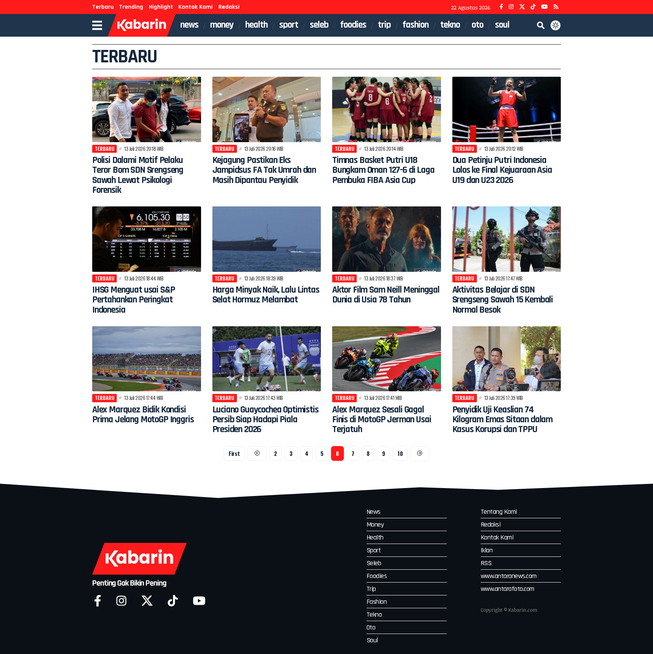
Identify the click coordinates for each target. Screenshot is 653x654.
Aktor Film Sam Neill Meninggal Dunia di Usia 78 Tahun (385, 295)
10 (400, 453)
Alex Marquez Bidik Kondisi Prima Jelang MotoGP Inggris (142, 415)
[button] (541, 25)
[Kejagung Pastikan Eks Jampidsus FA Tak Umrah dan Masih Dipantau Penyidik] (266, 109)
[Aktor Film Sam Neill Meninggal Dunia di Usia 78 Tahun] (386, 239)
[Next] (419, 453)
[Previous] (257, 453)
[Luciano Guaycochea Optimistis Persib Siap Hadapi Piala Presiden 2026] (266, 359)
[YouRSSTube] (556, 7)
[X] (522, 7)
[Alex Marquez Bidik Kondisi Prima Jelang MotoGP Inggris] (146, 359)
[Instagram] (511, 7)
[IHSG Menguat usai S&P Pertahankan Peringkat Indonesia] (146, 239)
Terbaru (103, 7)
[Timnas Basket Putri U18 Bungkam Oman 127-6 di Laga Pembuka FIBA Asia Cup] (386, 109)
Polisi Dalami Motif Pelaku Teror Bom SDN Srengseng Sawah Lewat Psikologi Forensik (137, 175)
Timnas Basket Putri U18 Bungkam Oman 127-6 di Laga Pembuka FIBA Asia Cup (383, 170)
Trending (131, 7)
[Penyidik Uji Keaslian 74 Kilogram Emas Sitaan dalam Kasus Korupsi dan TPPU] (506, 359)
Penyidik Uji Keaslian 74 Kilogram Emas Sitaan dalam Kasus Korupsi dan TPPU (502, 420)
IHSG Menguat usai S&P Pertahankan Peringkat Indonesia (133, 300)
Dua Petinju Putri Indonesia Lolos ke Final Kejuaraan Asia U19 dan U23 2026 (502, 170)
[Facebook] (501, 7)
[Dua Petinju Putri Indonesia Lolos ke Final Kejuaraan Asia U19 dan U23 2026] (506, 109)
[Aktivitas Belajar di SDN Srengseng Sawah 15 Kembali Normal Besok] (506, 239)
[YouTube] (544, 7)
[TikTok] (533, 7)
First (234, 453)
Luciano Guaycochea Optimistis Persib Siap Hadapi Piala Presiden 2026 (265, 420)
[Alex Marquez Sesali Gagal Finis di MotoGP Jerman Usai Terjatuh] (386, 359)
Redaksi (229, 7)
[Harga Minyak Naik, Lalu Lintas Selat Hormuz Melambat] (266, 239)
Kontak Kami (195, 7)
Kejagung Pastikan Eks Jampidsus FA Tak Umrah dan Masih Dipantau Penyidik (264, 170)
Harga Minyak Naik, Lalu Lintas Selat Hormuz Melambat (265, 295)
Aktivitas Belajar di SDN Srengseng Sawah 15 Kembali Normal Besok (502, 300)
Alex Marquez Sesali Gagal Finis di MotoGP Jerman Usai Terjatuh (381, 420)
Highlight (161, 7)
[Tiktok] (172, 600)
